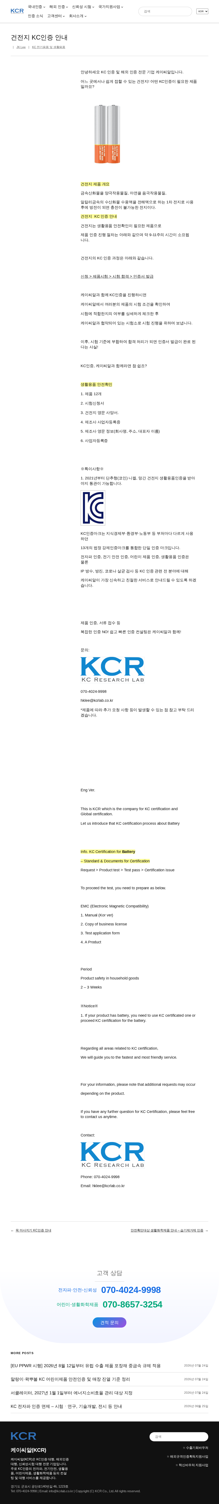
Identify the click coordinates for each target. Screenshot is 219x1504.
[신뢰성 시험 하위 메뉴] (93, 7)
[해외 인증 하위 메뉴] (67, 7)
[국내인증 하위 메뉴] (44, 7)
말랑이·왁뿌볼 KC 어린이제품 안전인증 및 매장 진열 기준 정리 (70, 1379)
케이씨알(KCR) (28, 1450)
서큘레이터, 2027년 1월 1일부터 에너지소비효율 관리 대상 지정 (72, 1392)
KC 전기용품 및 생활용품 (48, 47)
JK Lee (21, 47)
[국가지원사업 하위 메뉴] (122, 7)
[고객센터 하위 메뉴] (64, 16)
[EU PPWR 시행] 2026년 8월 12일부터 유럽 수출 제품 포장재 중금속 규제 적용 (86, 1365)
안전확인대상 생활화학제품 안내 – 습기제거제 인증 (167, 1230)
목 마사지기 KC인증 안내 (33, 1230)
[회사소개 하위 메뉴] (85, 16)
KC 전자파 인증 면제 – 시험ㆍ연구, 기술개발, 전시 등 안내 (66, 1406)
